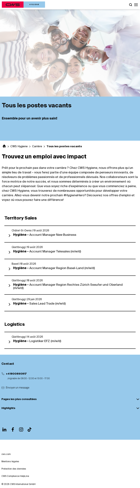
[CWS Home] (23, 5)
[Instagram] (21, 429)
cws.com (6, 454)
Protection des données (13, 469)
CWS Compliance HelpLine (15, 476)
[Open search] (130, 4)
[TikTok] (29, 429)
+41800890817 (16, 374)
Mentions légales (10, 462)
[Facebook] (13, 429)
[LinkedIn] (4, 429)
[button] (136, 4)
